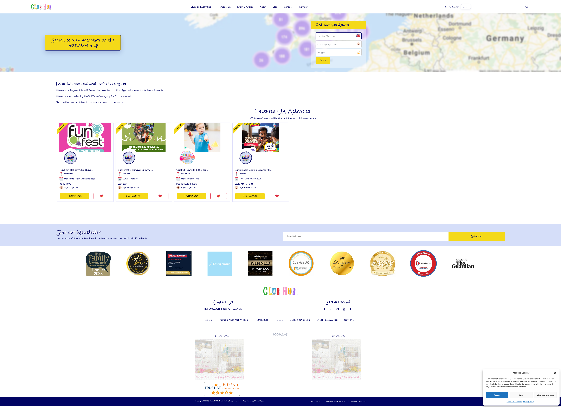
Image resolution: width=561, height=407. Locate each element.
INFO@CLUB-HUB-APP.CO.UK (223, 308)
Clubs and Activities (201, 7)
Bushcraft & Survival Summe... (135, 170)
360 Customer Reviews (230, 388)
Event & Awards (245, 7)
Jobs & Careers (300, 320)
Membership (224, 7)
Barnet (243, 173)
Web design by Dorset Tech (253, 401)
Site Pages (315, 401)
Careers (288, 7)
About (263, 7)
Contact (303, 7)
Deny (521, 395)
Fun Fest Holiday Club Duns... (76, 170)
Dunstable (68, 173)
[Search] (527, 7)
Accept (497, 395)
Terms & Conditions (514, 401)
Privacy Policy (528, 401)
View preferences (545, 395)
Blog (275, 7)
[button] (555, 372)
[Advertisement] (280, 358)
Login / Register (452, 7)
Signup (466, 7)
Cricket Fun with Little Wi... (192, 170)
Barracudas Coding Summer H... (253, 170)
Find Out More (75, 196)
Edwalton (185, 173)
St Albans (127, 173)
